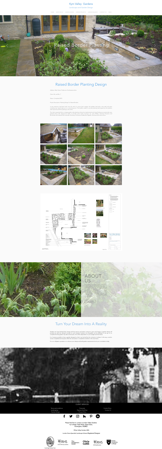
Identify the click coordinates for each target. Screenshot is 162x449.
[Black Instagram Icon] (78, 416)
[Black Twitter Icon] (71, 416)
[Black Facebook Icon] (64, 416)
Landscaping (56, 410)
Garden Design (56, 412)
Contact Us (108, 410)
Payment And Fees (82, 410)
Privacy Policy (83, 412)
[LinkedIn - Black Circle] (98, 416)
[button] (69, 12)
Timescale (83, 408)
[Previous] (7, 45)
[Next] (155, 45)
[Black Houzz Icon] (84, 416)
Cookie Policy (107, 408)
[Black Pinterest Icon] (91, 416)
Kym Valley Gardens (81, 3)
